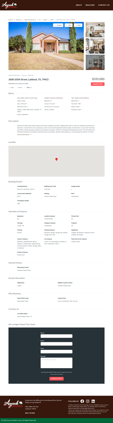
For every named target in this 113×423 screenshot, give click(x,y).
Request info (97, 84)
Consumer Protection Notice (78, 413)
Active (23, 101)
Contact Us (103, 5)
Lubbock (45, 19)
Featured (10, 19)
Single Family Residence (30, 19)
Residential (18, 19)
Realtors (90, 5)
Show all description (23, 134)
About (79, 5)
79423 (51, 19)
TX (39, 19)
